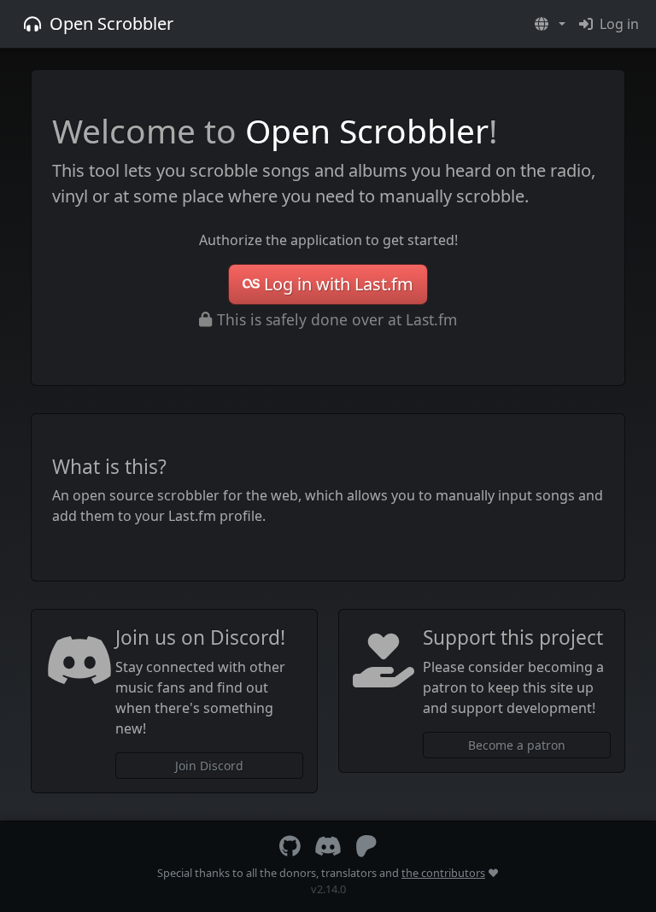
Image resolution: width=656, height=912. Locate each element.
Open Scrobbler (111, 23)
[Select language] (550, 24)
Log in (619, 24)
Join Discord (209, 765)
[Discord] (328, 849)
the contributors (443, 872)
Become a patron (516, 745)
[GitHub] (290, 849)
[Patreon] (366, 849)
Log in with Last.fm (338, 283)
